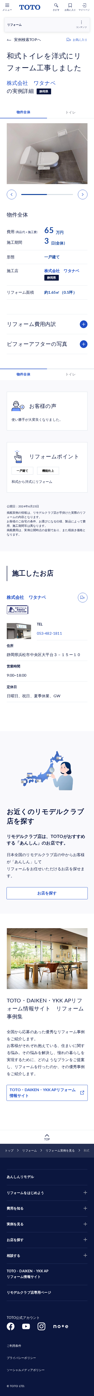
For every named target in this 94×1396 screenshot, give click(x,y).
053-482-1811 (49, 633)
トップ (9, 1150)
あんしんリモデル (20, 1177)
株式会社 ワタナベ (34, 83)
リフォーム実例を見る (60, 1150)
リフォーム (29, 1150)
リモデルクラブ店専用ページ (29, 1292)
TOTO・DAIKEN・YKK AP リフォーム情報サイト (28, 1274)
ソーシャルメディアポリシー (26, 1370)
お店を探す (47, 893)
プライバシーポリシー (21, 1357)
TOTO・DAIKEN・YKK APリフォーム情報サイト (43, 1093)
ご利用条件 (14, 1345)
